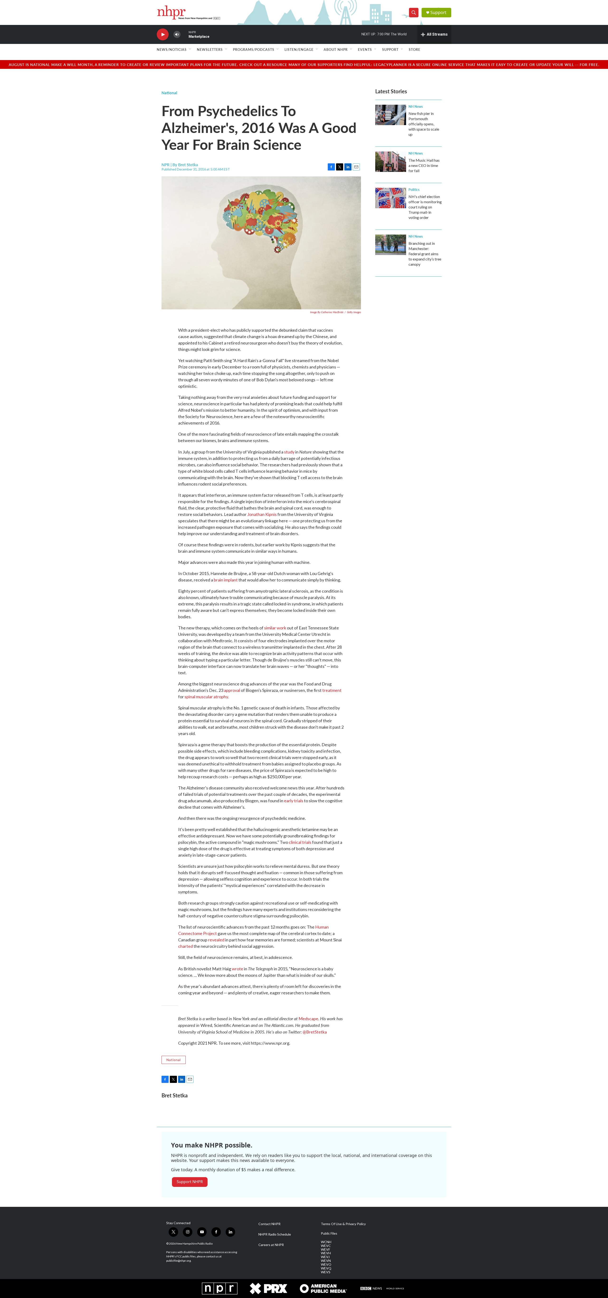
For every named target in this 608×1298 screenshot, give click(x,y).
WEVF (325, 1249)
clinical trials (300, 842)
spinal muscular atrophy (206, 696)
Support (438, 12)
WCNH (326, 1242)
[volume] (177, 34)
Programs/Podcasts (253, 49)
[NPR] (220, 1288)
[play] (162, 34)
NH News (415, 106)
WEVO (326, 1264)
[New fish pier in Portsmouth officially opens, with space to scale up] (390, 115)
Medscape (308, 1018)
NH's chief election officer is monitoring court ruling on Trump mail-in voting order (425, 207)
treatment (332, 690)
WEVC (326, 1246)
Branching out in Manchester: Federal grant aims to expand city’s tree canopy (424, 253)
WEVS (325, 1272)
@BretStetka (315, 1031)
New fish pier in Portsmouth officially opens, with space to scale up (423, 124)
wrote (237, 968)
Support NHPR (190, 1181)
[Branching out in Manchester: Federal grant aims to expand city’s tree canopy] (390, 245)
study (289, 451)
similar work (275, 627)
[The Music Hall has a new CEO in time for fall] (390, 161)
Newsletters (210, 49)
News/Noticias (172, 49)
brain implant (226, 579)
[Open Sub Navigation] (190, 49)
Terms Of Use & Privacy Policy (343, 1224)
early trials (293, 800)
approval (232, 690)
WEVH (326, 1253)
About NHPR (336, 49)
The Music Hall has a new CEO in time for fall (424, 165)
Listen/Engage (299, 49)
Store (414, 49)
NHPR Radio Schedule (274, 1234)
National (169, 92)
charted (185, 946)
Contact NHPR (269, 1224)
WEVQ (326, 1268)
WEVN (326, 1261)
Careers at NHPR (271, 1245)
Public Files (329, 1233)
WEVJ (325, 1257)
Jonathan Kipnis (262, 514)
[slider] (184, 34)
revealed (216, 939)
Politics (413, 189)
